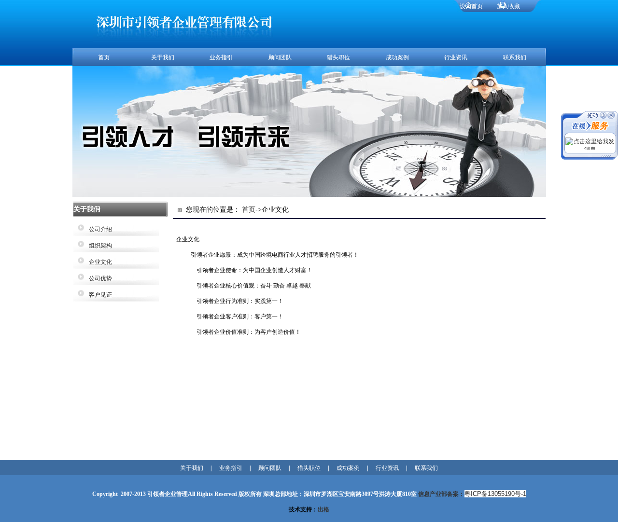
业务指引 (221, 57)
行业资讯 (455, 57)
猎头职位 (338, 57)
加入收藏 (508, 6)
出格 (323, 509)
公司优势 (97, 278)
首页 (104, 57)
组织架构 (97, 245)
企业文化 (97, 262)
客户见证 (97, 294)
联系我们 (514, 57)
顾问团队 (280, 57)
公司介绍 (97, 229)
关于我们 (162, 57)
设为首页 (471, 6)
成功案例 (397, 57)
